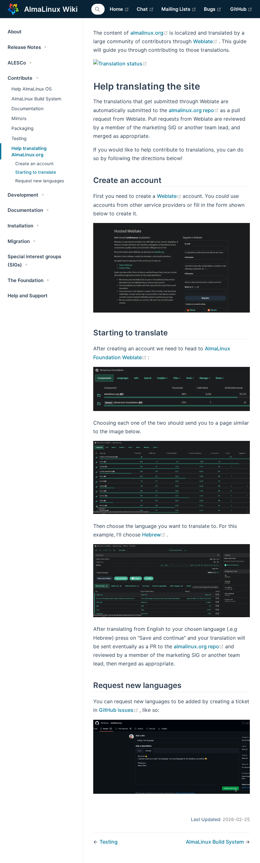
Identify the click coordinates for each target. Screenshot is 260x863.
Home (119, 9)
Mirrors (18, 118)
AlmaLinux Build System (36, 98)
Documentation (27, 108)
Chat (145, 9)
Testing (19, 138)
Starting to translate (35, 172)
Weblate (206, 41)
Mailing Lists (178, 9)
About (15, 32)
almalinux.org (149, 33)
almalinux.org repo (194, 110)
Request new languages (39, 180)
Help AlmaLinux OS (31, 88)
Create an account (34, 163)
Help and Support (28, 296)
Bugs (212, 9)
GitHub (241, 9)
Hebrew (154, 534)
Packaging (22, 128)
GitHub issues (119, 710)
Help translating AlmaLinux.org (29, 151)
